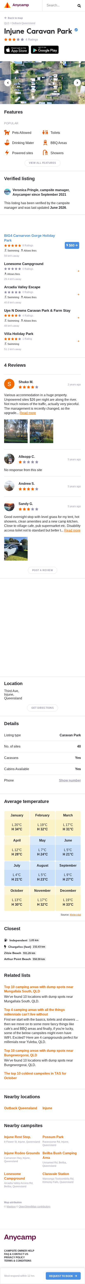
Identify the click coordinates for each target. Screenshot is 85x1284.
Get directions (42, 707)
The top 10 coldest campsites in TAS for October (35, 1076)
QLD (6, 23)
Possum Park (53, 1137)
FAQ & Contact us (16, 1254)
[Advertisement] (42, 627)
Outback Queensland (23, 23)
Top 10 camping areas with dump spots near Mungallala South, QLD (38, 989)
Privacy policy (14, 1257)
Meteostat (75, 914)
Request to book (61, 1275)
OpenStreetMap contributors (34, 1206)
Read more (28, 413)
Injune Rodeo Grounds (22, 1153)
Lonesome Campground (14, 1176)
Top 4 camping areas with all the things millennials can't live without (34, 1012)
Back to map (15, 18)
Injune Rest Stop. (17, 1137)
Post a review (42, 570)
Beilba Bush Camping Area (59, 1155)
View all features (42, 162)
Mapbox (11, 1206)
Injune (47, 1108)
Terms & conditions (17, 1260)
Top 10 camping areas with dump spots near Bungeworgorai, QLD (38, 1053)
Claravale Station (55, 1174)
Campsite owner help (19, 1250)
